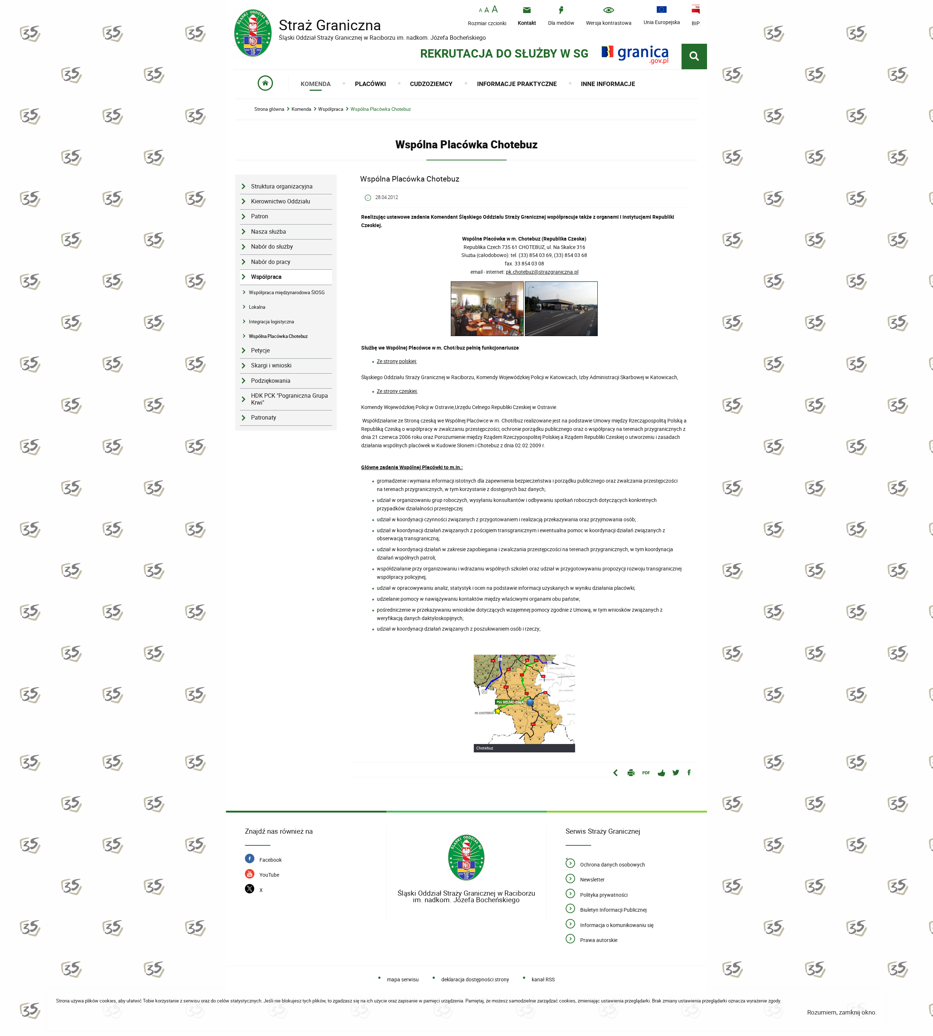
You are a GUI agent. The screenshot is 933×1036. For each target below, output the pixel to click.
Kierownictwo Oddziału (280, 201)
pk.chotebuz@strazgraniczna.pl (542, 271)
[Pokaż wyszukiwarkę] (694, 56)
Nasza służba (268, 231)
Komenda (301, 109)
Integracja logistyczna (271, 321)
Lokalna (257, 307)
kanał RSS (543, 979)
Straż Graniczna (324, 25)
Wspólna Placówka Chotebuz (381, 109)
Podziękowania (270, 381)
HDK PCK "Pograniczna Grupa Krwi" (289, 399)
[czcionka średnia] (486, 9)
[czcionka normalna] (480, 10)
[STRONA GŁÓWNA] (265, 83)
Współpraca (330, 109)
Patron (259, 216)
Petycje (260, 350)
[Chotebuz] (524, 703)
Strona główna (269, 109)
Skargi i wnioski (271, 365)
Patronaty (263, 417)
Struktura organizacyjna (282, 186)
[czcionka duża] (495, 9)
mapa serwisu (402, 979)
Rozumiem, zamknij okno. (842, 1012)
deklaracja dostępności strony (475, 979)
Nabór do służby (272, 246)
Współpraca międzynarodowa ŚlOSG (287, 292)
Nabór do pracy (270, 262)
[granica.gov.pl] (635, 55)
